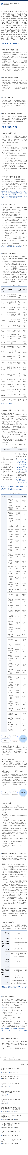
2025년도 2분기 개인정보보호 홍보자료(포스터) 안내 (11, 1116)
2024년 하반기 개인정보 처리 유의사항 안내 (10, 1132)
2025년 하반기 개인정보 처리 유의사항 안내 (10, 1100)
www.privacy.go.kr (7, 459)
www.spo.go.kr (9, 1015)
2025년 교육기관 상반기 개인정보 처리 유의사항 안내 (10, 1124)
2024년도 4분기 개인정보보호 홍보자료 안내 (11, 1140)
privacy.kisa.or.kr (8, 1012)
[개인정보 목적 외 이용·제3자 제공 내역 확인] (12, 246)
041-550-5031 (18, 966)
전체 (5, 1059)
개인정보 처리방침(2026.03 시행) (10, 1077)
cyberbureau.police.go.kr (10, 1018)
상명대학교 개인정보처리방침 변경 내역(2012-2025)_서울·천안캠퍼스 (11, 1108)
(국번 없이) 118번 (18, 1010)
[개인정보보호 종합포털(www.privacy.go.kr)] (12, 196)
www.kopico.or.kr (8, 1009)
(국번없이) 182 (16, 1017)
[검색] (26, 1062)
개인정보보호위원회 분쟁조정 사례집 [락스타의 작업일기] (11, 1092)
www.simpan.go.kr (7, 1030)
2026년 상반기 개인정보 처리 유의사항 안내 (10, 1084)
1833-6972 (17, 1007)
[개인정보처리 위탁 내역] (7, 403)
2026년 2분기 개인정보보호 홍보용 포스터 (11, 1069)
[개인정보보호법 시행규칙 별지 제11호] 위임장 (12, 489)
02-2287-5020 (18, 938)
